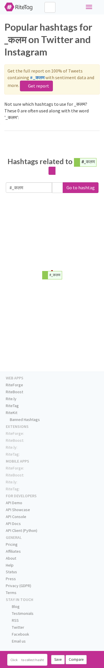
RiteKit (11, 412)
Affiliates (13, 551)
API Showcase (18, 509)
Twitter (17, 627)
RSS (15, 620)
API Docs (13, 523)
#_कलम (88, 161)
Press (11, 578)
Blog (15, 606)
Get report (38, 86)
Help (10, 565)
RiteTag (12, 405)
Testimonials (22, 613)
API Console (16, 516)
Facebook (20, 634)
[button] (57, 187)
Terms (11, 592)
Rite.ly (11, 398)
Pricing (12, 544)
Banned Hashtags (24, 419)
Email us (18, 641)
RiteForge (14, 384)
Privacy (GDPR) (18, 585)
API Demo (14, 502)
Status (11, 571)
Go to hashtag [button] (80, 187)
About (11, 558)
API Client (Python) (21, 530)
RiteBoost (14, 391)
